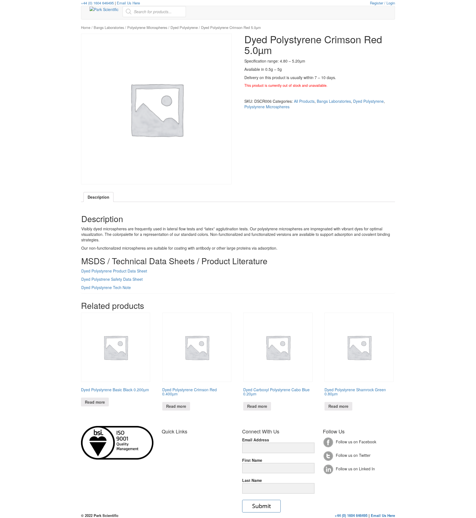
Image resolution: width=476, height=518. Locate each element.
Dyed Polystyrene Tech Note (106, 287)
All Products (304, 101)
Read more (95, 402)
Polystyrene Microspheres (147, 27)
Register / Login (382, 3)
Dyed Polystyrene (184, 27)
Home (85, 27)
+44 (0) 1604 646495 (97, 3)
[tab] (98, 197)
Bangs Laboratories (109, 27)
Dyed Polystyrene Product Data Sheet (114, 271)
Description (98, 197)
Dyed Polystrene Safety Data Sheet (112, 279)
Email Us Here (128, 3)
